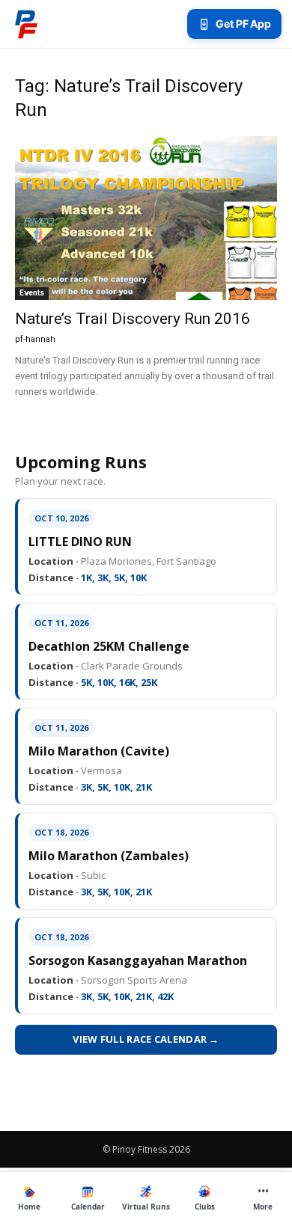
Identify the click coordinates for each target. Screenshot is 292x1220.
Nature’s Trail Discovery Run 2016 (132, 319)
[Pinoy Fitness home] (26, 24)
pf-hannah (35, 339)
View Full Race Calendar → (146, 1039)
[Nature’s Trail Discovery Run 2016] (146, 218)
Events (31, 293)
